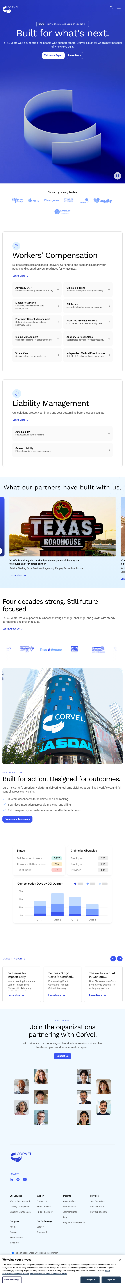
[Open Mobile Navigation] (118, 7)
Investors (14, 1242)
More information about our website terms (48, 1273)
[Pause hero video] (117, 176)
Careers (13, 1232)
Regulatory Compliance (74, 1222)
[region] (62, 1270)
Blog (65, 1217)
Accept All (90, 1279)
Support (40, 1196)
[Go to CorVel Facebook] (18, 1179)
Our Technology (44, 1221)
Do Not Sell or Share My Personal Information (37, 1253)
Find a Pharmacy (45, 1212)
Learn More (15, 575)
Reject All (111, 1279)
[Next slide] (120, 958)
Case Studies (69, 1201)
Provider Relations (98, 1212)
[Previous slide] (113, 958)
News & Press (16, 1237)
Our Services (16, 1196)
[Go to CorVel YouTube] (25, 1179)
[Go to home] (62, 1157)
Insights (67, 1196)
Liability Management (20, 1206)
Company (14, 1221)
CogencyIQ (42, 1232)
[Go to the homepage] (11, 8)
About (13, 1227)
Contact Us (42, 1201)
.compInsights (70, 1212)
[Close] (120, 1259)
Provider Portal (97, 1206)
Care (40, 1227)
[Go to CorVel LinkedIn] (11, 1179)
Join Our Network (98, 1201)
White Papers (69, 1206)
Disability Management (20, 1212)
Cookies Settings (12, 1279)
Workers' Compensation (21, 1201)
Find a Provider (44, 1206)
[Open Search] (111, 7)
